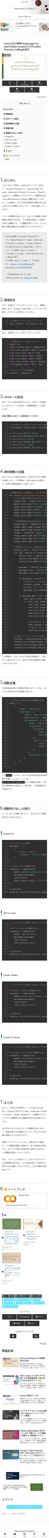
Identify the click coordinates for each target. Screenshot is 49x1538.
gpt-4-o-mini (39, 1303)
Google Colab (10, 1299)
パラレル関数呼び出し (24, 1303)
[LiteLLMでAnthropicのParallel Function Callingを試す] (32, 1224)
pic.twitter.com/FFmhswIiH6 (18, 267)
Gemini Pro (9, 136)
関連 (7, 159)
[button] (45, 27)
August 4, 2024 (30, 278)
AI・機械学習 (9, 1296)
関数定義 (9, 128)
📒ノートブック (13, 156)
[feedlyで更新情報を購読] (13, 1336)
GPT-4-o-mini (10, 140)
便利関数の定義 (12, 124)
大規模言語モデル (23, 1296)
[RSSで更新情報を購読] (36, 1336)
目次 (21, 103)
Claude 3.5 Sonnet (12, 146)
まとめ (8, 151)
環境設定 (9, 114)
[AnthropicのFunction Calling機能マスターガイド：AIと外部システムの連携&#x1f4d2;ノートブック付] (11, 1258)
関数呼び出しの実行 (14, 133)
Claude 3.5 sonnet (11, 1306)
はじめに (9, 109)
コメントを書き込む (24, 1507)
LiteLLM (37, 1299)
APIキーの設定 (12, 119)
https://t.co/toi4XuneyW (22, 264)
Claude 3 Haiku (11, 143)
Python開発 (37, 1296)
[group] (19, 27)
